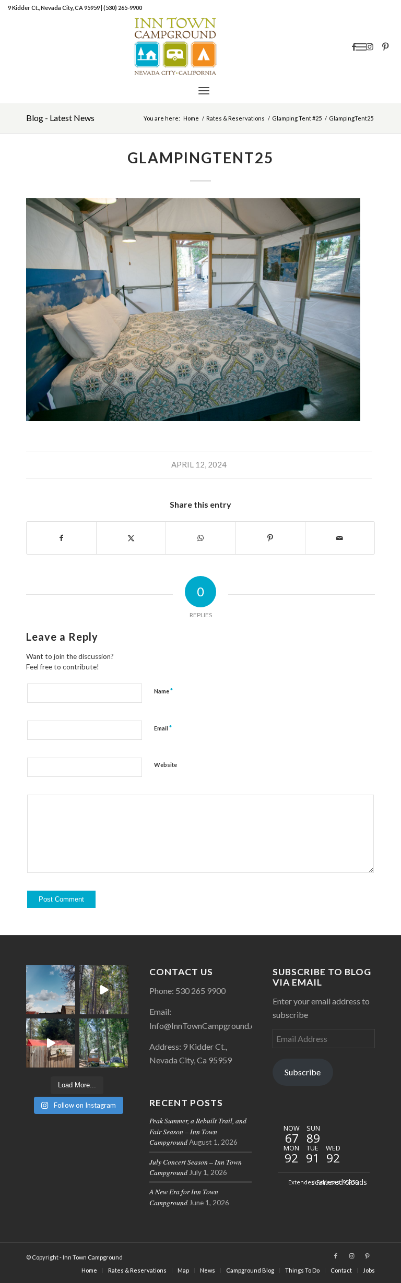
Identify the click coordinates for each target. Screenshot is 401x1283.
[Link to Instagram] (370, 46)
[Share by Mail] (339, 538)
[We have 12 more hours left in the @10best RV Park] (103, 989)
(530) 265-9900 (122, 7)
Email (163, 728)
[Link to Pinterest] (385, 46)
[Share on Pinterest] (270, 538)
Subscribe (303, 1072)
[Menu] (203, 90)
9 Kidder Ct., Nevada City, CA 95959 (54, 7)
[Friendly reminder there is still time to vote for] (103, 1043)
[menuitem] (203, 90)
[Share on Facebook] (61, 538)
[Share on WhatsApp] (200, 538)
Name (163, 691)
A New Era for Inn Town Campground (183, 1196)
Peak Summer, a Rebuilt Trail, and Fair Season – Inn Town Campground (197, 1131)
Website (165, 764)
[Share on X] (131, 538)
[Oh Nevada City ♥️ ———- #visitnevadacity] (50, 989)
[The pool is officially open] (50, 1043)
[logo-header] (200, 46)
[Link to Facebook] (354, 46)
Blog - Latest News (60, 118)
